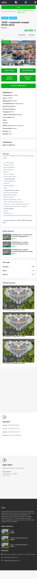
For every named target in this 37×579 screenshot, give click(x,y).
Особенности (7, 142)
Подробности (7, 92)
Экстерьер (6, 42)
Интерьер (14, 42)
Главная (3, 11)
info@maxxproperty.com (11, 561)
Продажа (4, 18)
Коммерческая (11, 11)
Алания (4, 27)
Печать (33, 34)
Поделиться (22, 34)
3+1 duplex (13, 18)
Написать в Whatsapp (18, 85)
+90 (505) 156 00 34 (10, 557)
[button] (34, 42)
